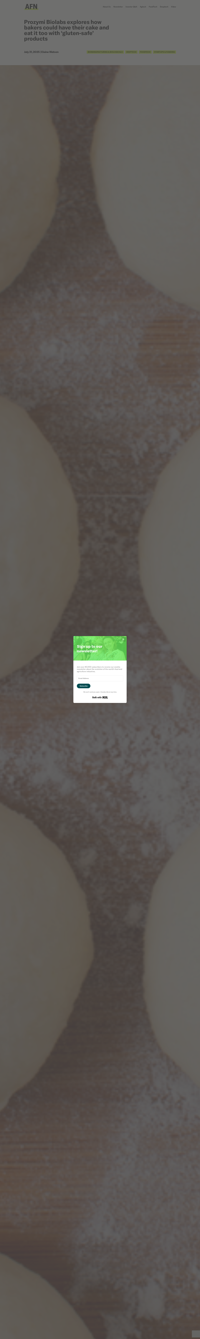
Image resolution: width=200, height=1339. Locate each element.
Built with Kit (100, 697)
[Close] (123, 639)
